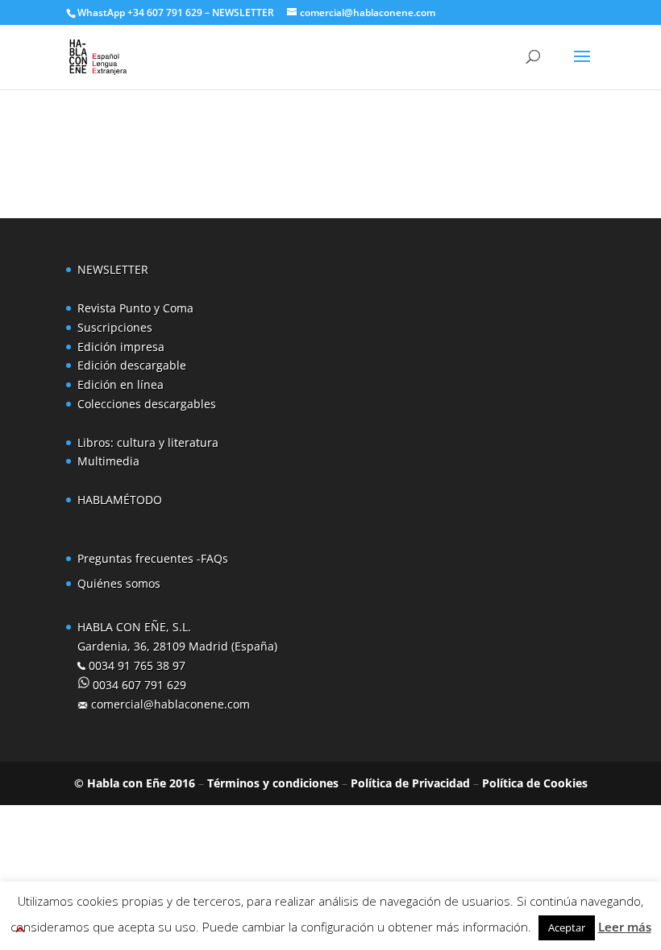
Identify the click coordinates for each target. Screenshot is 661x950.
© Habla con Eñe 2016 (134, 783)
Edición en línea (120, 384)
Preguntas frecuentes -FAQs (152, 558)
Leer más (624, 927)
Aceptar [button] (566, 927)
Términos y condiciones (273, 783)
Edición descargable (131, 365)
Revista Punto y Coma (135, 308)
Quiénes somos (118, 583)
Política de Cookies (535, 783)
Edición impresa (120, 346)
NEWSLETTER (243, 12)
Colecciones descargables (146, 403)
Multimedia (108, 461)
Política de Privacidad (410, 783)
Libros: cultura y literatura (147, 442)
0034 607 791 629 (137, 684)
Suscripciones (114, 327)
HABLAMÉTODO (119, 499)
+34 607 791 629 (163, 12)
